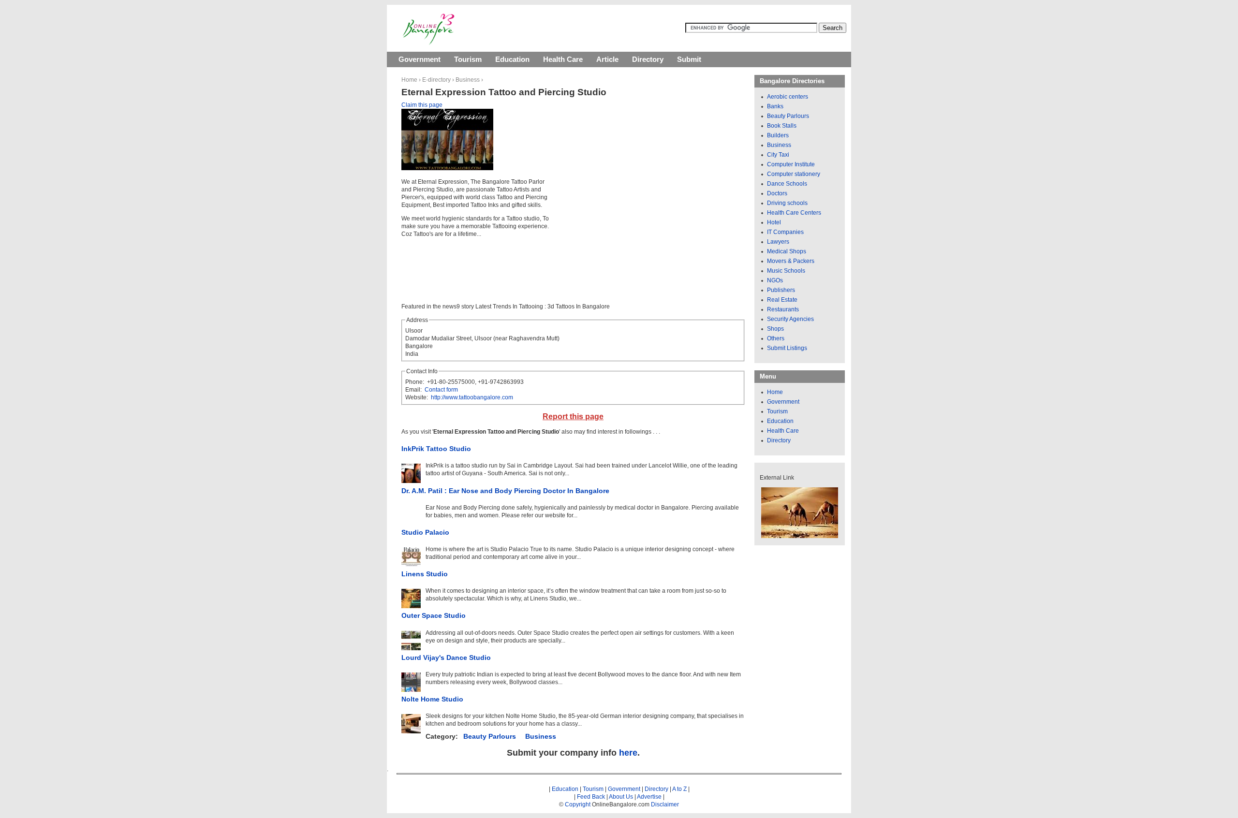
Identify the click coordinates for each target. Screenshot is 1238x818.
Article (607, 59)
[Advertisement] (639, 179)
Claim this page (421, 105)
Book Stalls (781, 125)
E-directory (436, 79)
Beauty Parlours (489, 736)
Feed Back (591, 796)
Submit (689, 59)
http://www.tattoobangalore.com (472, 397)
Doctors (777, 193)
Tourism (468, 59)
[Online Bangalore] (428, 43)
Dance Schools (787, 183)
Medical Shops (786, 251)
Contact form (441, 389)
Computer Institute (791, 164)
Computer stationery (793, 174)
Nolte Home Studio (432, 699)
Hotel (774, 222)
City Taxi (778, 154)
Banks (775, 106)
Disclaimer (665, 804)
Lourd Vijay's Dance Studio (446, 657)
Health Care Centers (794, 212)
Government (419, 59)
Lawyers (778, 241)
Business (468, 79)
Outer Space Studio (433, 615)
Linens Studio (424, 574)
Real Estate (782, 299)
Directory (647, 59)
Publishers (781, 290)
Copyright (577, 804)
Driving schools (787, 203)
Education (512, 59)
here (628, 753)
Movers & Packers (790, 261)
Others (775, 338)
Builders (778, 135)
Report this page (573, 416)
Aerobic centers (787, 96)
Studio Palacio (425, 532)
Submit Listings (787, 348)
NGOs (775, 280)
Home (409, 79)
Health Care (563, 59)
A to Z (679, 789)
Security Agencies (790, 319)
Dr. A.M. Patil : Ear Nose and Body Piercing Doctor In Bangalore (505, 491)
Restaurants (783, 309)
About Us (621, 796)
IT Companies (785, 232)
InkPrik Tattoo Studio (436, 449)
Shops (775, 328)
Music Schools (786, 270)
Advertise (649, 796)
